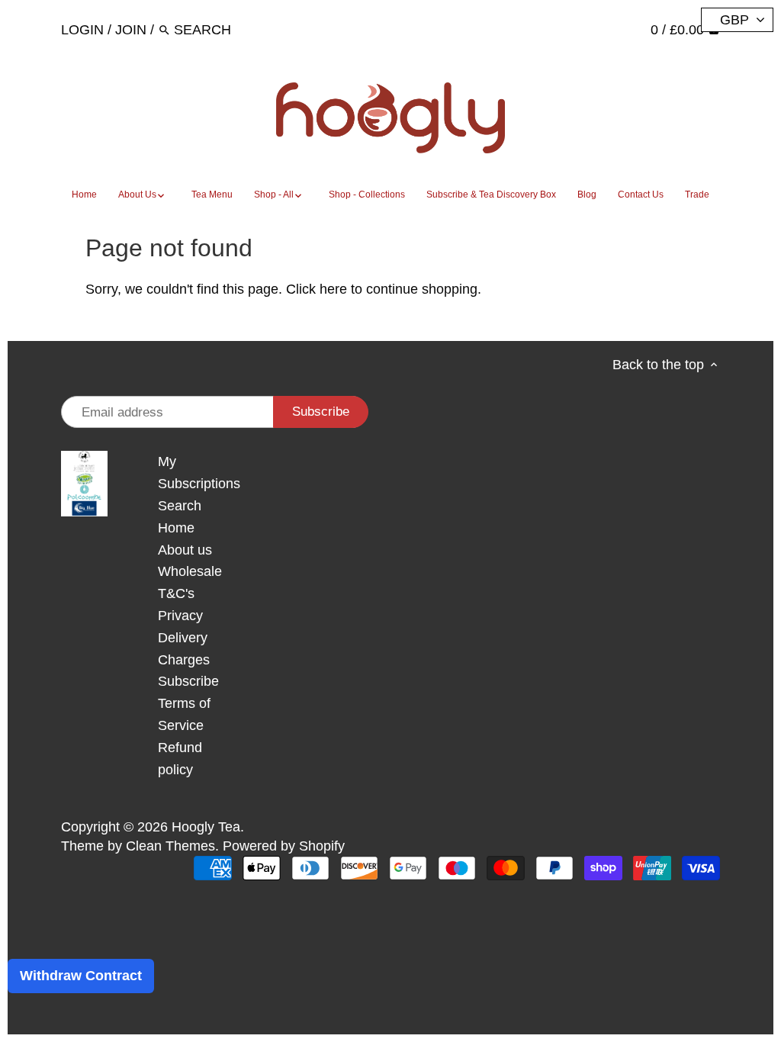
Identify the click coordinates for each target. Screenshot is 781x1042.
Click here (316, 289)
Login (82, 29)
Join (130, 29)
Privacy (180, 615)
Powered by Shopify (284, 846)
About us (185, 550)
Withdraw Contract (81, 975)
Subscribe (188, 681)
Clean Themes (170, 846)
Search (179, 505)
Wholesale (190, 571)
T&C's (176, 593)
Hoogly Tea (206, 827)
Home (176, 527)
